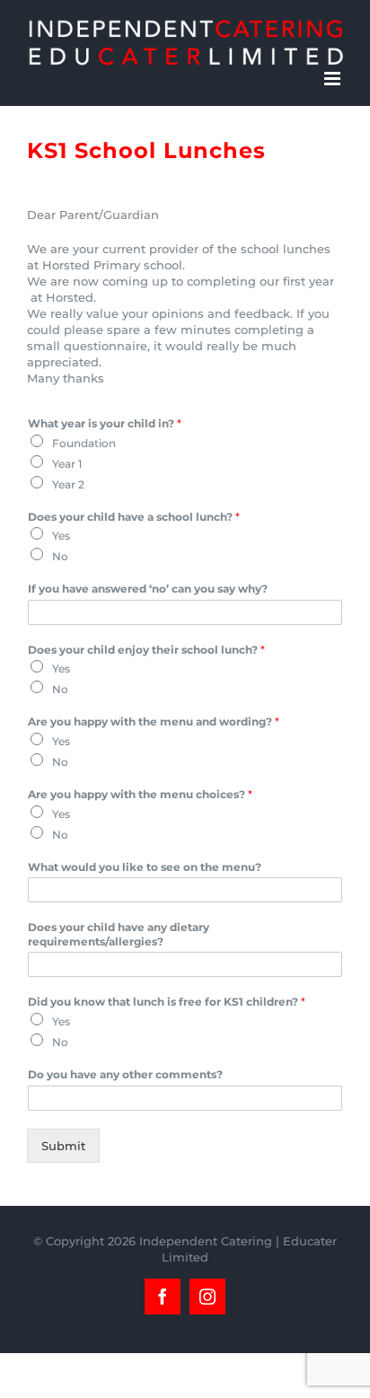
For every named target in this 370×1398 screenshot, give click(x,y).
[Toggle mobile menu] (333, 78)
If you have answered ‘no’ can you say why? (148, 588)
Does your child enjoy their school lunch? (146, 649)
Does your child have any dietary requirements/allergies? (118, 934)
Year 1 (67, 463)
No (60, 556)
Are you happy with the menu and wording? (153, 721)
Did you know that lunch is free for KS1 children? (166, 1001)
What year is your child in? (104, 423)
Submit (63, 1146)
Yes (61, 535)
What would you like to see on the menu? (144, 867)
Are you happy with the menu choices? (140, 794)
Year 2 (68, 484)
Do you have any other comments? (125, 1074)
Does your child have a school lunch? (134, 516)
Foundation (84, 443)
